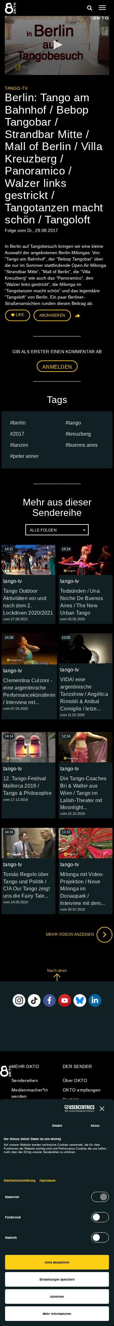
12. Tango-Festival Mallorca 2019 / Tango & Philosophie (27, 786)
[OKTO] (11, 8)
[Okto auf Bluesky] (79, 1000)
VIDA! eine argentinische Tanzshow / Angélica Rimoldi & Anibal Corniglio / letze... (84, 694)
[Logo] (101, 18)
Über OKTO (75, 1080)
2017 (18, 434)
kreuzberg (79, 434)
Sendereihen (24, 1080)
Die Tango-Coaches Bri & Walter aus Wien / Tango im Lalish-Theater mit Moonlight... (83, 793)
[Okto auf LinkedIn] (95, 1000)
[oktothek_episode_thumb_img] (28, 560)
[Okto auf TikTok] (34, 1000)
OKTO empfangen (82, 1089)
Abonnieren (52, 315)
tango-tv (16, 88)
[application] (57, 45)
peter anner (26, 456)
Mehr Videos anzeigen (70, 934)
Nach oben (57, 970)
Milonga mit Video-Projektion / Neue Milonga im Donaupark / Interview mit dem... (82, 889)
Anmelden (57, 367)
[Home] (6, 1073)
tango (74, 423)
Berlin (19, 423)
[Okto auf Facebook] (49, 1000)
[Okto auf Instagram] (19, 1000)
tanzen (20, 445)
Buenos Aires (83, 445)
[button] (57, 45)
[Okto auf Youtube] (64, 1000)
